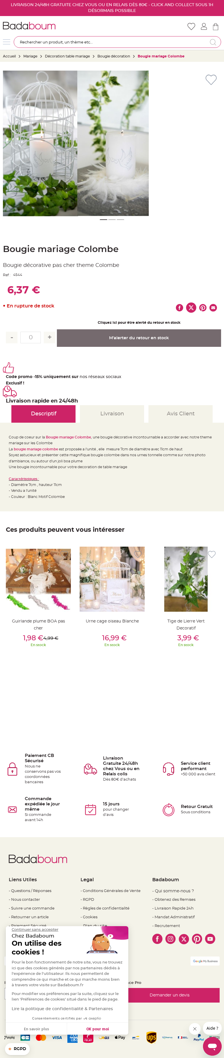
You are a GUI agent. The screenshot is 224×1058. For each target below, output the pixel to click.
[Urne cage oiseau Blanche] (112, 579)
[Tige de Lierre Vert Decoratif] (185, 579)
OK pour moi (97, 1028)
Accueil (9, 56)
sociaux (113, 377)
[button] (103, 219)
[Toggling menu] (6, 41)
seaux (99, 377)
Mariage (30, 56)
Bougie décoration (113, 56)
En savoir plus (36, 1028)
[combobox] (117, 42)
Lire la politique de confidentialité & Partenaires (62, 1009)
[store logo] (57, 25)
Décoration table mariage (67, 56)
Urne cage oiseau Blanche (112, 621)
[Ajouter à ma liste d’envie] (64, 555)
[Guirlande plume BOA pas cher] (38, 579)
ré (90, 377)
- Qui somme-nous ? (173, 891)
